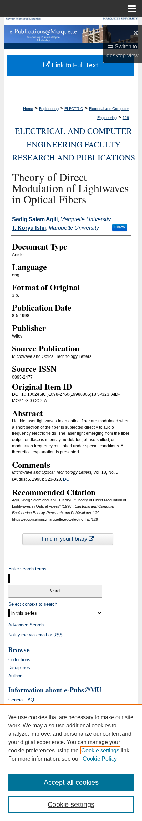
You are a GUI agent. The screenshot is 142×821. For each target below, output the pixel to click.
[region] (71, 762)
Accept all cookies (71, 782)
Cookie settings (100, 750)
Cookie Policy (100, 759)
